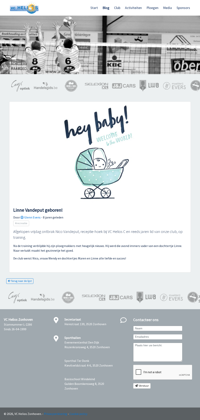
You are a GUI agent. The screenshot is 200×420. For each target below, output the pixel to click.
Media (167, 8)
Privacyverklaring (55, 414)
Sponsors (183, 8)
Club (117, 8)
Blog (106, 8)
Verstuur (143, 385)
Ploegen (152, 8)
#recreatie (21, 223)
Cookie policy (78, 414)
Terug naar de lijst (21, 281)
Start (94, 8)
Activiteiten (133, 8)
